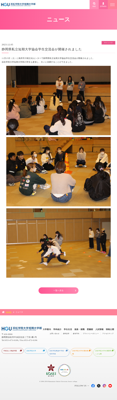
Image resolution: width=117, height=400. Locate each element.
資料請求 (66, 333)
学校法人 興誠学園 (10, 351)
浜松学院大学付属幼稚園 (80, 352)
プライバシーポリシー (91, 333)
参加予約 (76, 333)
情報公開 (110, 329)
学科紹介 (57, 329)
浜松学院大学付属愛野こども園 (103, 352)
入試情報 (99, 329)
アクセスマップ (108, 333)
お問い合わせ (54, 333)
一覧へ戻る (58, 290)
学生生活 (68, 329)
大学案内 (47, 329)
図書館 (90, 329)
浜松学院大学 (31, 351)
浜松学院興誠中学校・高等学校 (57, 352)
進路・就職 (79, 329)
